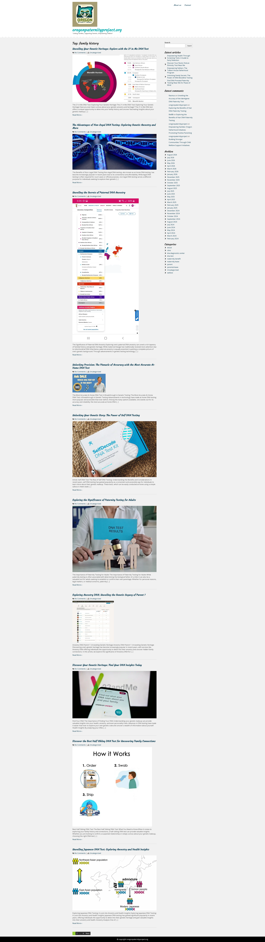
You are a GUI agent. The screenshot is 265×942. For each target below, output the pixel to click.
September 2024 (173, 219)
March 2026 (171, 169)
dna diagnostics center (176, 253)
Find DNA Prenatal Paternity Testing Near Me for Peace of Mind (178, 82)
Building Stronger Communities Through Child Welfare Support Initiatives (180, 142)
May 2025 (171, 197)
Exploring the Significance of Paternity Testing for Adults (104, 500)
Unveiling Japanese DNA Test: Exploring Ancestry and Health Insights (110, 849)
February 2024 (172, 238)
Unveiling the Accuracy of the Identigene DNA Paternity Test (179, 98)
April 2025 (171, 199)
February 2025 (172, 205)
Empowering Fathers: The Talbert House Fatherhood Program (177, 70)
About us (177, 5)
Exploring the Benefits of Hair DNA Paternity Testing (181, 117)
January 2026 (172, 174)
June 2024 (171, 227)
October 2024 (172, 216)
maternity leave (173, 261)
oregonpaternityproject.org (97, 29)
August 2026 (172, 155)
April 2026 (171, 166)
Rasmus (172, 95)
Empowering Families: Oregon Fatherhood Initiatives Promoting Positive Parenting (180, 130)
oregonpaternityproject (178, 105)
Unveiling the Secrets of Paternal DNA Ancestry (98, 192)
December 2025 (173, 177)
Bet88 (171, 114)
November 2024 (173, 213)
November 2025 (173, 180)
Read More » (77, 115)
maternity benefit (174, 259)
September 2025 (173, 185)
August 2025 (172, 188)
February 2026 (172, 171)
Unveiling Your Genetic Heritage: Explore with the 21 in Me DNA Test (110, 48)
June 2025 (171, 194)
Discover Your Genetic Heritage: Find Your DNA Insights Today (107, 665)
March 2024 (171, 236)
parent (169, 264)
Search (167, 42)
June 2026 (171, 160)
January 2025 (172, 208)
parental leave (172, 267)
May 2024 (171, 230)
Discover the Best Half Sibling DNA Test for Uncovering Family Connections (113, 741)
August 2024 (172, 222)
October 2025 (172, 183)
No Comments (80, 52)
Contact (187, 5)
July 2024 (170, 224)
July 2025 (170, 191)
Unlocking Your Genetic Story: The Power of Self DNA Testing (106, 415)
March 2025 (171, 202)
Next (87, 933)
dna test (170, 256)
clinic (169, 250)
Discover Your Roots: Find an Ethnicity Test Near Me (178, 64)
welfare (170, 273)
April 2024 (171, 233)
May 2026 (171, 163)
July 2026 (170, 157)
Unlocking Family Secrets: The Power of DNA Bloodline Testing (179, 76)
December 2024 (173, 211)
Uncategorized (95, 52)
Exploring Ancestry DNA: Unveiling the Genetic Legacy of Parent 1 (108, 594)
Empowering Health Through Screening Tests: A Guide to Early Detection (178, 58)
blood (169, 247)
